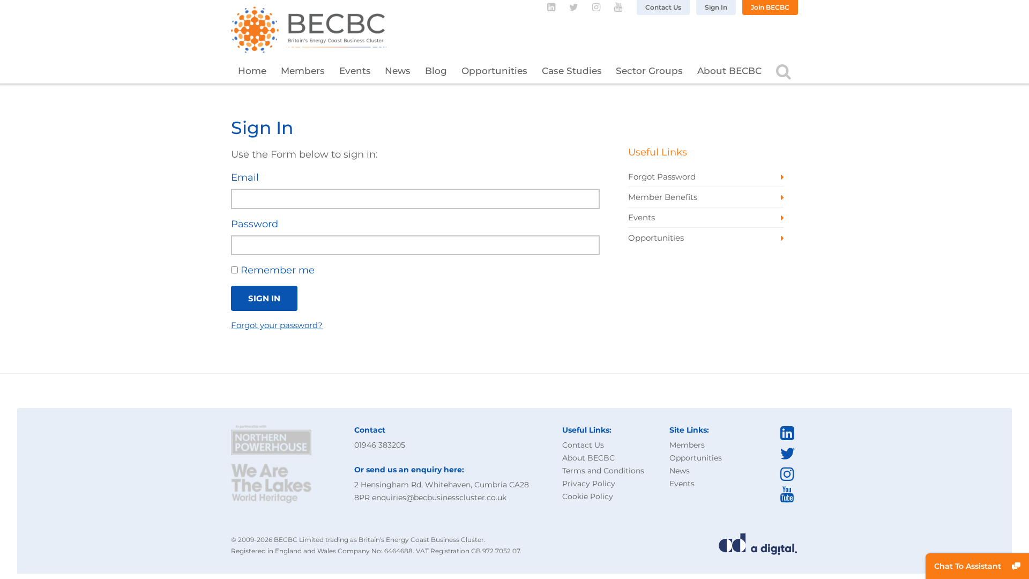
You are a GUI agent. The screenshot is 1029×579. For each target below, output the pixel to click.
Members (303, 70)
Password (254, 224)
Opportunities (494, 70)
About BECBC (729, 70)
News (398, 70)
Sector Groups (649, 70)
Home (252, 70)
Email (245, 177)
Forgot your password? (277, 325)
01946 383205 (379, 445)
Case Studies (572, 70)
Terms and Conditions (603, 471)
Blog (436, 70)
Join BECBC (770, 7)
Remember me (276, 270)
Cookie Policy (587, 496)
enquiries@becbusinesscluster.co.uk (439, 497)
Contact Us (663, 7)
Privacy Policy (588, 483)
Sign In (716, 7)
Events (355, 70)
